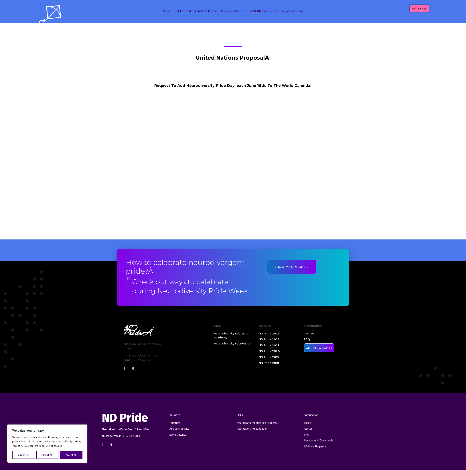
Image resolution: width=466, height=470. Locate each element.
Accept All (71, 455)
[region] (47, 444)
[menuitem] (167, 11)
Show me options (290, 267)
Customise (23, 455)
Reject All (47, 455)
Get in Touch (317, 348)
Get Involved (419, 8)
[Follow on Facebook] (125, 368)
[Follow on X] (133, 368)
